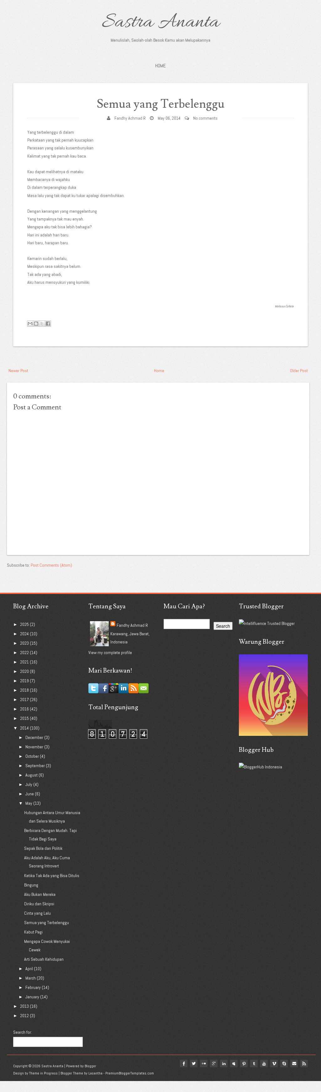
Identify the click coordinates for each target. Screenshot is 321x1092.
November (34, 747)
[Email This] (30, 323)
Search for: (22, 1032)
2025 (25, 624)
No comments (205, 118)
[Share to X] (42, 323)
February (33, 987)
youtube (264, 1063)
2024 (25, 634)
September (35, 765)
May (29, 803)
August (32, 775)
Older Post (299, 370)
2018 (25, 690)
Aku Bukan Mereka (39, 894)
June (30, 794)
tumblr (254, 1063)
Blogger (90, 1066)
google (214, 1063)
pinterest (244, 1063)
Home (160, 65)
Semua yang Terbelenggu (160, 104)
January (32, 997)
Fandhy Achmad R (130, 118)
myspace (234, 1063)
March (31, 978)
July (29, 784)
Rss (304, 1063)
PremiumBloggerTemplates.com (129, 1073)
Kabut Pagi (33, 932)
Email (294, 1063)
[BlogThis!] (36, 323)
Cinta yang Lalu (37, 913)
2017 (25, 699)
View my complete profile (110, 652)
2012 (25, 1015)
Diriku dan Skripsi (39, 904)
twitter (193, 1063)
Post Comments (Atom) (51, 565)
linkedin (224, 1063)
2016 (25, 709)
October (32, 756)
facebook (183, 1063)
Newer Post (18, 370)
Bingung (31, 885)
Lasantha (95, 1073)
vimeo (274, 1063)
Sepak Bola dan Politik (43, 848)
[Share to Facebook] (48, 323)
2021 (25, 662)
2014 (25, 728)
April (29, 968)
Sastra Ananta (160, 22)
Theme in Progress (43, 1073)
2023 (25, 643)
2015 (25, 718)
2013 (25, 1006)
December (34, 737)
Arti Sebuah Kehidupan (44, 959)
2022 (25, 652)
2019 (25, 681)
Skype (284, 1063)
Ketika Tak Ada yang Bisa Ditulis (51, 875)
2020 (25, 671)
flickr (204, 1063)
